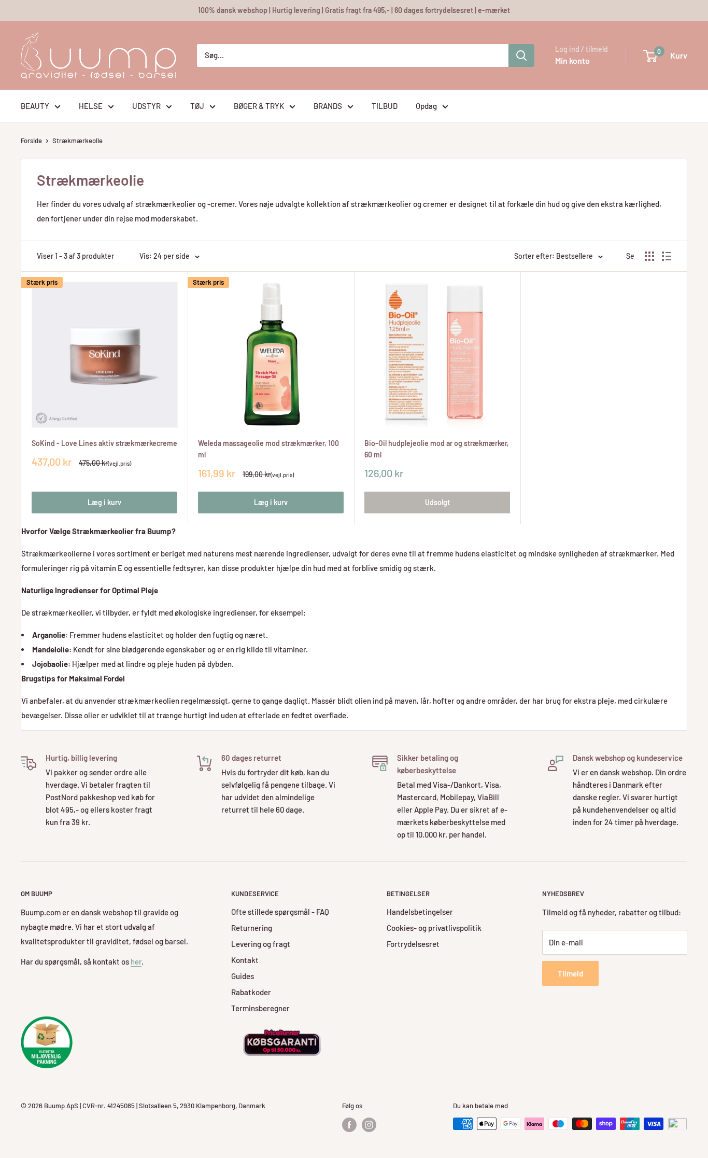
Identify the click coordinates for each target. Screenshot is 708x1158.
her (136, 961)
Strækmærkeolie (77, 140)
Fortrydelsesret (413, 943)
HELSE (91, 105)
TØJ (197, 105)
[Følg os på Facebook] (349, 1125)
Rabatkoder (251, 992)
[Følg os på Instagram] (369, 1125)
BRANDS (328, 105)
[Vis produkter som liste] (666, 256)
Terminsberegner (260, 1008)
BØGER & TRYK (259, 105)
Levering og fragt (260, 943)
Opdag (426, 105)
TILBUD (385, 105)
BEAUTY (35, 105)
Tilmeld (570, 973)
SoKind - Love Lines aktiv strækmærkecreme (104, 443)
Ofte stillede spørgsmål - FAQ (280, 911)
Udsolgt (437, 502)
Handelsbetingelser (420, 911)
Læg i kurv (104, 502)
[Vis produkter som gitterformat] (649, 256)
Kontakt (245, 960)
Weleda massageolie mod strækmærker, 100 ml (268, 449)
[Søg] (521, 55)
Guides (242, 976)
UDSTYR (146, 105)
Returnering (251, 927)
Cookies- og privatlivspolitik (434, 927)
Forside (31, 140)
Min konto (572, 60)
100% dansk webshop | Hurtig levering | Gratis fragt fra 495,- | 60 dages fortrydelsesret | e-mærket (354, 10)
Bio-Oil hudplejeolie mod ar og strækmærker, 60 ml (436, 449)
